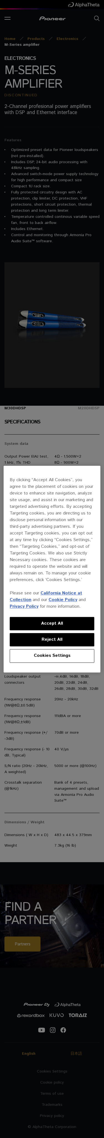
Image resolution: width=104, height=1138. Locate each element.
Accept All (52, 623)
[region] (52, 569)
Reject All (52, 639)
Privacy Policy (24, 606)
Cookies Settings (52, 656)
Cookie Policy (63, 600)
